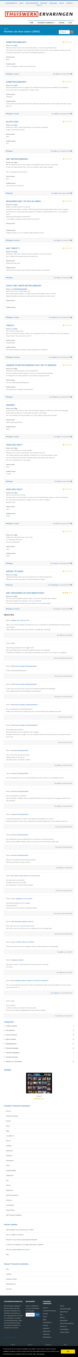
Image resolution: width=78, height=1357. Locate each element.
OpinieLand (43, 3)
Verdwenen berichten (17, 960)
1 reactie (16, 74)
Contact (12, 1344)
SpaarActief (9, 1190)
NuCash (8, 1141)
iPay (7, 1180)
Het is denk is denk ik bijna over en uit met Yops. (25, 875)
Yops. (13, 1001)
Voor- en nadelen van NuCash (14, 1234)
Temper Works (10, 1210)
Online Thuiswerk (10, 1039)
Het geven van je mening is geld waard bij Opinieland (21, 1239)
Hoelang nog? (14, 445)
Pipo (58, 240)
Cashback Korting (11, 1279)
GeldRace (9, 1146)
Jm (58, 658)
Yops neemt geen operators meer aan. (22, 921)
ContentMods (10, 1205)
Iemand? (10, 405)
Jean (59, 1016)
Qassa (21, 3)
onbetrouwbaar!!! (16, 42)
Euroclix (61, 3)
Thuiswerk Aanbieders (45, 22)
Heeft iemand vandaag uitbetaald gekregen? (24, 666)
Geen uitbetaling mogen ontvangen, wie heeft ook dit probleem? (30, 980)
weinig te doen (14, 571)
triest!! (10, 325)
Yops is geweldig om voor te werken (21, 898)
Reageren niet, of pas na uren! (23, 201)
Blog (70, 22)
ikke (58, 609)
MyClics (8, 1185)
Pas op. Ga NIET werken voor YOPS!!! (22, 942)
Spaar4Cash (9, 1175)
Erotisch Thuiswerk (11, 1035)
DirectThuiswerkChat (32, 3)
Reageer (10, 74)
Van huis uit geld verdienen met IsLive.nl (18, 1249)
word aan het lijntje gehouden (19, 750)
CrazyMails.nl (10, 1136)
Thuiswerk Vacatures (11, 1057)
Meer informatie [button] (40, 1354)
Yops (15, 45)
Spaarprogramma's (11, 1043)
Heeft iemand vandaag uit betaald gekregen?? (24, 704)
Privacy (30, 1344)
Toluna (8, 1165)
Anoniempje (54, 585)
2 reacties (16, 240)
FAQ (65, 1344)
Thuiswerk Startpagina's (12, 1052)
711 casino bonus (9, 1337)
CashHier (8, 1274)
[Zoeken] (72, 32)
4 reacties (16, 609)
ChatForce (70, 3)
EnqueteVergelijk (11, 1170)
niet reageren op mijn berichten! (25, 593)
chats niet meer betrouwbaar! (23, 286)
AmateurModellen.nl (11, 3)
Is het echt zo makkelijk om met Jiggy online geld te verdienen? (25, 1244)
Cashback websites (11, 1026)
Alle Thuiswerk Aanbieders (14, 1215)
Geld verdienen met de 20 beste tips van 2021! (20, 1230)
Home (31, 22)
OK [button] (68, 1351)
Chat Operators (10, 1030)
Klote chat (12, 122)
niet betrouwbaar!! (17, 159)
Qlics (7, 1269)
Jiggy (7, 1131)
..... (7, 531)
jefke (57, 74)
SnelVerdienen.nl (11, 1284)
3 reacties (16, 357)
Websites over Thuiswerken (13, 1061)
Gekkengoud (53, 3)
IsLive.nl (39, 5)
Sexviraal (8, 1289)
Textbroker (9, 1155)
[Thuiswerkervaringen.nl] (39, 14)
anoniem (54, 317)
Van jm (56, 563)
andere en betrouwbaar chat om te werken (31, 365)
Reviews (61, 22)
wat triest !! (13, 248)
